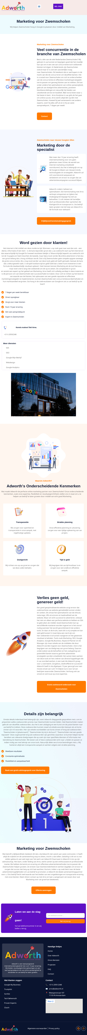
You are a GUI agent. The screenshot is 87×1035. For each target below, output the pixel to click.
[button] (39, 6)
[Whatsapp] (83, 1028)
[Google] (78, 1028)
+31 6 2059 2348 (55, 985)
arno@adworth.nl (56, 989)
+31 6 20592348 (10, 334)
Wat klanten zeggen (13, 980)
